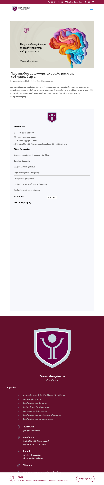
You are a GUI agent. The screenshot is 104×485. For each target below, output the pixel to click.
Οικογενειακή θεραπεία (24, 178)
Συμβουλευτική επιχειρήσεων (27, 190)
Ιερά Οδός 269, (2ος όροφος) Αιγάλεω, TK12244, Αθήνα (42, 144)
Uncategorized (47, 81)
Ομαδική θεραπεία (22, 161)
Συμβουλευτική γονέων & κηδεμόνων (30, 184)
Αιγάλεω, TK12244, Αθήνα (35, 444)
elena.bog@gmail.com (33, 458)
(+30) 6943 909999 (56, 2)
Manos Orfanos (19, 81)
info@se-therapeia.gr (26, 137)
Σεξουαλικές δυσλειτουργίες (26, 172)
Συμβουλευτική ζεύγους (24, 166)
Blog (38, 81)
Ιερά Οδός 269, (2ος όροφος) (36, 441)
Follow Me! (52, 198)
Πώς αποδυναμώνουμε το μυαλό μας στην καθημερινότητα (42, 75)
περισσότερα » (63, 480)
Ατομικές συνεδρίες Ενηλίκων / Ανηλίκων (32, 155)
